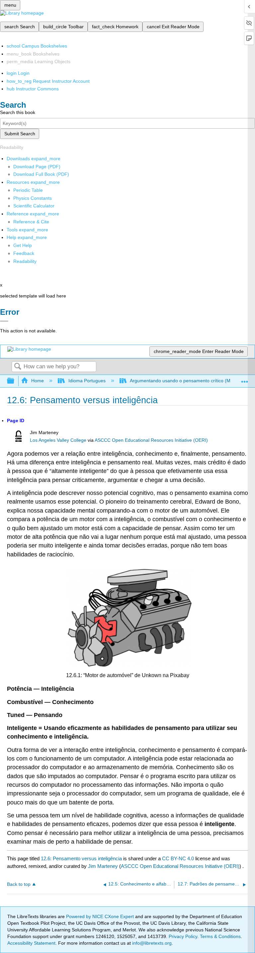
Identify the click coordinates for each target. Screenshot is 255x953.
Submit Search (19, 133)
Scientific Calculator (33, 205)
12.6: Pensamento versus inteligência (81, 858)
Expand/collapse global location (244, 379)
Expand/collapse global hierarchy (15, 381)
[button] (23, 253)
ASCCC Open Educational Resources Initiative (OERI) (151, 440)
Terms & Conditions (220, 936)
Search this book (17, 112)
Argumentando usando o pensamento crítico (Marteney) (188, 380)
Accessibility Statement (31, 943)
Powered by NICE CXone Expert (100, 916)
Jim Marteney (103, 866)
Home (37, 380)
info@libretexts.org (151, 943)
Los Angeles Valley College (58, 440)
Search (18, 367)
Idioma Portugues (87, 380)
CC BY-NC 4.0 (178, 858)
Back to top (19, 884)
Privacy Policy (183, 936)
